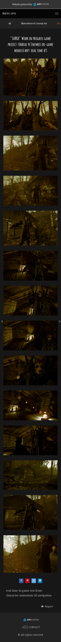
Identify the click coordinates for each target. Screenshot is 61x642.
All (9, 23)
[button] (46, 606)
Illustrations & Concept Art (34, 23)
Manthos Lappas (9, 13)
